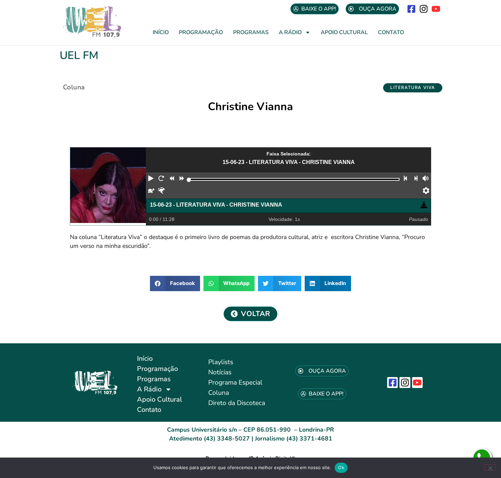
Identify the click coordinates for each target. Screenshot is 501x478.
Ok (341, 467)
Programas (251, 32)
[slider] (189, 180)
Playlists (220, 362)
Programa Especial (235, 382)
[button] (412, 87)
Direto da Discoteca (236, 403)
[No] (490, 467)
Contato (391, 32)
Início (161, 32)
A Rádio (290, 32)
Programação (201, 32)
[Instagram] (424, 8)
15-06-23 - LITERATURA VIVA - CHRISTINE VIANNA (216, 205)
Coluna (74, 87)
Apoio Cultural (344, 32)
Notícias (219, 372)
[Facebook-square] (411, 8)
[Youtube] (436, 8)
